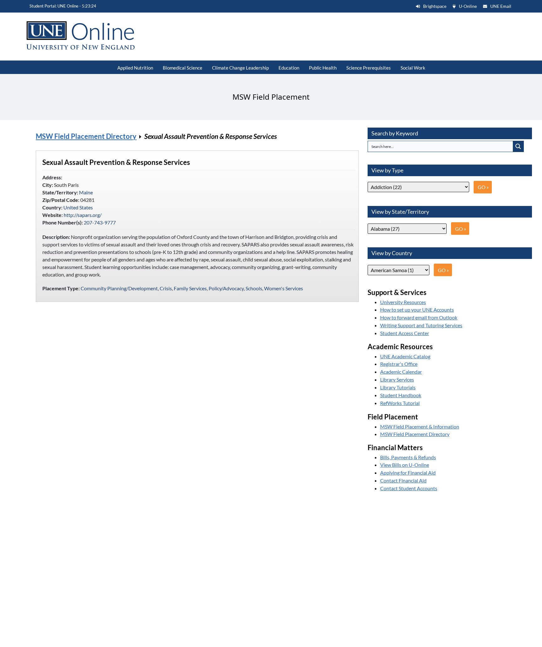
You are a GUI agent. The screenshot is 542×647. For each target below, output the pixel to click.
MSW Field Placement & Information (419, 426)
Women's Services (283, 288)
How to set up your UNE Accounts (417, 310)
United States (78, 207)
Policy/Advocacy (226, 288)
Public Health (323, 68)
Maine (86, 192)
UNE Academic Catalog (405, 356)
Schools (254, 288)
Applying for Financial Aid (408, 473)
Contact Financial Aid (403, 480)
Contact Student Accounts (408, 488)
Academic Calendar (401, 372)
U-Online (468, 6)
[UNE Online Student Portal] (88, 35)
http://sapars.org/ (83, 215)
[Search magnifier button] (518, 146)
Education (289, 68)
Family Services (190, 288)
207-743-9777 (100, 222)
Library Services (397, 379)
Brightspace (434, 6)
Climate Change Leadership (240, 68)
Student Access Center (404, 333)
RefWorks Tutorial (400, 403)
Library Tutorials (398, 387)
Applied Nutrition (135, 68)
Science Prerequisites (368, 68)
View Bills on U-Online (404, 465)
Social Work (413, 68)
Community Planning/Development (119, 288)
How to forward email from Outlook (418, 317)
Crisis (166, 288)
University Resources (403, 302)
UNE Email (500, 6)
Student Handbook (400, 395)
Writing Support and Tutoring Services (421, 325)
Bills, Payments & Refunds (408, 457)
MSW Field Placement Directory (86, 136)
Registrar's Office (398, 364)
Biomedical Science (182, 68)
